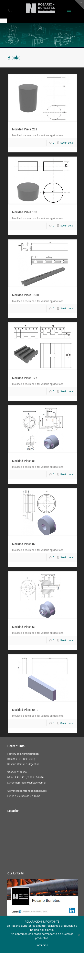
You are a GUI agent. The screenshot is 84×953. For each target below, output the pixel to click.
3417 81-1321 (18, 777)
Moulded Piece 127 (24, 377)
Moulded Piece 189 (24, 212)
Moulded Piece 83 (23, 460)
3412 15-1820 (36, 777)
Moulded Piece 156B (25, 295)
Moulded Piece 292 (24, 129)
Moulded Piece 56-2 (25, 709)
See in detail (67, 142)
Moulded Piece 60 (23, 626)
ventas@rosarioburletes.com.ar (28, 782)
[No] (79, 935)
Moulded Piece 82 (23, 543)
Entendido (42, 945)
